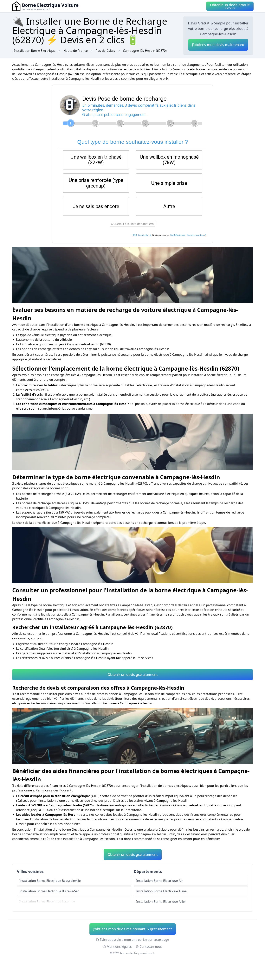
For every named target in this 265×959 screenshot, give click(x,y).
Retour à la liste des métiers (134, 224)
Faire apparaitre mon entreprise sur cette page (134, 939)
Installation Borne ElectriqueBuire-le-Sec (49, 891)
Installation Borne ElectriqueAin (159, 881)
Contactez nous (150, 946)
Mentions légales (119, 946)
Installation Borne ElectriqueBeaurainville (50, 881)
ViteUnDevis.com (177, 235)
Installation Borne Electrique (34, 50)
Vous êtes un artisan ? (196, 235)
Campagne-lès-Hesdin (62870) (145, 50)
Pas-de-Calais (105, 50)
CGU (134, 235)
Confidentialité (144, 235)
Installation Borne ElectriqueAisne (161, 891)
